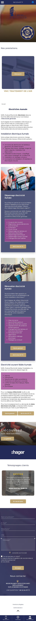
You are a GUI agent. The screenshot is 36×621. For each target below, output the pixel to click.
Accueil (4, 104)
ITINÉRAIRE (18, 619)
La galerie (7, 439)
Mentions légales (18, 604)
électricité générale (9, 118)
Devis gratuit (18, 348)
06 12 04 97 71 (18, 2)
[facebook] (32, 3)
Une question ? (18, 590)
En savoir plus (18, 501)
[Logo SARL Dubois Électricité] (18, 13)
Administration (18, 607)
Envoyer (18, 568)
